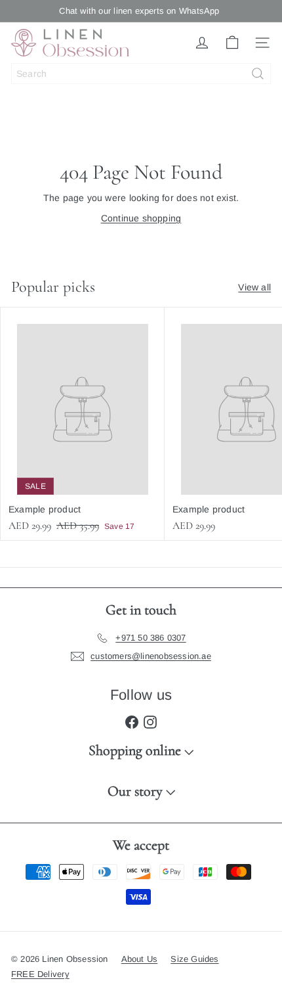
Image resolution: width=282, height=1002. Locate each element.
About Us (139, 959)
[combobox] (141, 73)
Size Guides (194, 959)
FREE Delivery (40, 974)
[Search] (258, 73)
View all (254, 287)
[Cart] (232, 43)
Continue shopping (141, 218)
